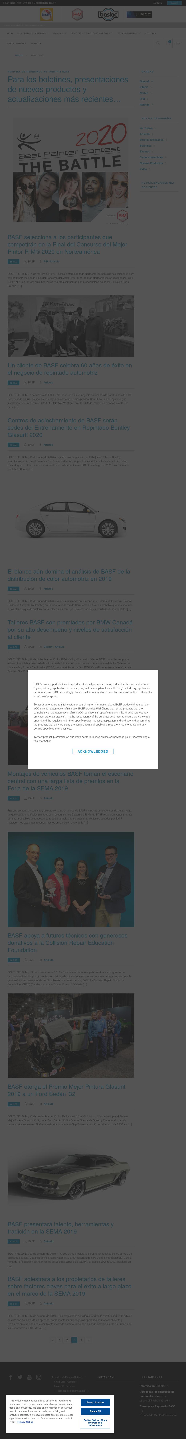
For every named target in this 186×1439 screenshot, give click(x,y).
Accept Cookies (95, 1402)
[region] (60, 1414)
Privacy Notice (25, 1422)
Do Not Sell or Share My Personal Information (95, 1422)
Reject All (95, 1411)
